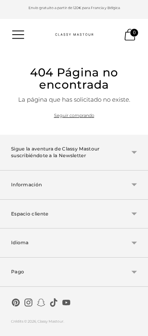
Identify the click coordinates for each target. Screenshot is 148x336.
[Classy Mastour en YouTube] (66, 304)
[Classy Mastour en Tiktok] (53, 304)
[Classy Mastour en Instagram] (28, 304)
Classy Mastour (50, 321)
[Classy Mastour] (74, 35)
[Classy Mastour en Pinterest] (16, 304)
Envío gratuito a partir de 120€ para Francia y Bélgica (74, 8)
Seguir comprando (74, 115)
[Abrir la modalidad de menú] (18, 35)
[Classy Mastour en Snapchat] (41, 304)
